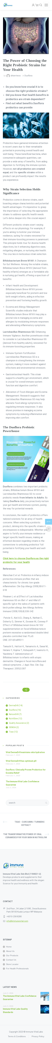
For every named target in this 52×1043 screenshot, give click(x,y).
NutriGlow (13, 718)
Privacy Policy (38, 1036)
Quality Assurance (17, 723)
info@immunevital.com (17, 921)
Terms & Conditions (17, 1036)
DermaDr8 (13, 705)
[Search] (40, 5)
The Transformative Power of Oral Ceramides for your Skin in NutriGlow (25, 836)
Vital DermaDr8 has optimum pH (21, 761)
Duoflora (28, 75)
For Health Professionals (17, 968)
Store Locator (12, 964)
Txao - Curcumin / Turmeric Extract (30, 823)
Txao (11, 732)
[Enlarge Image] (26, 35)
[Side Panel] (46, 5)
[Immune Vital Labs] (8, 5)
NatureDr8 (13, 714)
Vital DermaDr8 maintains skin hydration (25, 752)
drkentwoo (16, 75)
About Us (10, 951)
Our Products (12, 955)
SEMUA (12, 727)
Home (9, 947)
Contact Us (11, 960)
